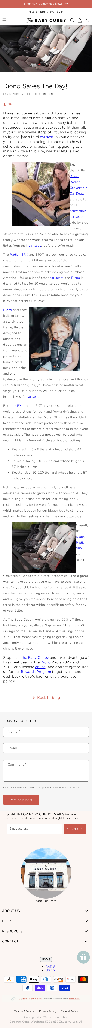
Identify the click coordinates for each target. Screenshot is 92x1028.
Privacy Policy (47, 1011)
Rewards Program (36, 671)
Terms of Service (24, 1011)
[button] (4, 20)
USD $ (46, 959)
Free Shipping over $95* (46, 12)
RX (19, 406)
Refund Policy (69, 1011)
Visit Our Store (46, 901)
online (40, 667)
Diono (75, 278)
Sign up (74, 829)
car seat (47, 137)
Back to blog (48, 697)
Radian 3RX (19, 254)
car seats (57, 278)
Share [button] (12, 104)
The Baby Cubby (35, 657)
